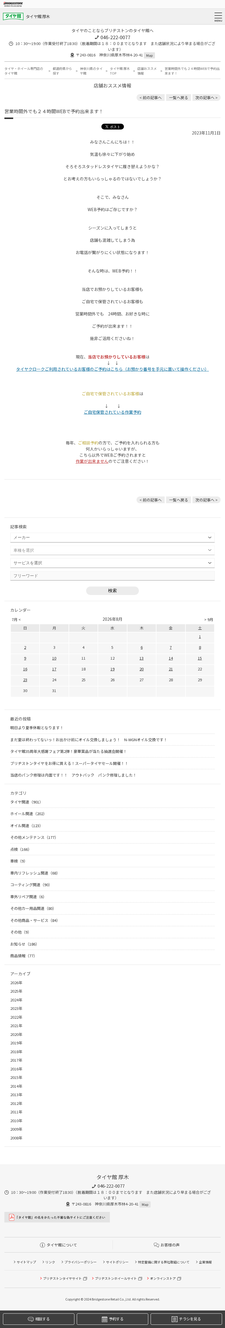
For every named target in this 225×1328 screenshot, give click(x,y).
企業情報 (205, 1262)
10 (54, 658)
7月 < (16, 619)
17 (54, 669)
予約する (116, 1319)
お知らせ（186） (24, 944)
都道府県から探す (62, 71)
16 (25, 669)
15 (200, 658)
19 (112, 669)
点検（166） (21, 849)
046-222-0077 (115, 37)
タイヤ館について (62, 1245)
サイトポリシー (117, 1262)
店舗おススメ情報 (147, 71)
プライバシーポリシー (80, 1262)
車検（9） (19, 861)
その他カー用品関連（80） (33, 908)
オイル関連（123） (26, 825)
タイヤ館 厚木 (38, 16)
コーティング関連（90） (31, 884)
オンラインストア (163, 1278)
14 (171, 658)
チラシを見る (190, 1319)
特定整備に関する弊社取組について (164, 1262)
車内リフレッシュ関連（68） (35, 873)
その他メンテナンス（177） (34, 837)
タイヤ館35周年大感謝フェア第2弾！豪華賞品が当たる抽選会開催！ (68, 751)
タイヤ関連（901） (26, 802)
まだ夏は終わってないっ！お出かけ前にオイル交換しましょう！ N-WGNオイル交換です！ (88, 739)
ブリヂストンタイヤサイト (62, 1278)
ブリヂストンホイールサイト (116, 1278)
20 (141, 669)
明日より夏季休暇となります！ (37, 727)
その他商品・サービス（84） (35, 920)
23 (25, 679)
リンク (50, 1262)
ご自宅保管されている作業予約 (112, 412)
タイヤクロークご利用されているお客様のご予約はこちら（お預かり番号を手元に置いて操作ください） (112, 369)
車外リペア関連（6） (28, 896)
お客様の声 (170, 1245)
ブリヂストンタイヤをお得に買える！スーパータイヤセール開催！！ (69, 763)
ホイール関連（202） (28, 813)
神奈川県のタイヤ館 (91, 71)
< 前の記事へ (150, 97)
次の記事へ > (206, 97)
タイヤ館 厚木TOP (120, 71)
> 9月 (208, 619)
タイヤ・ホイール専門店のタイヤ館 (23, 71)
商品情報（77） (23, 955)
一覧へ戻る (178, 97)
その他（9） (20, 932)
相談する (42, 1319)
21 (171, 669)
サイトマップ (26, 1262)
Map (149, 55)
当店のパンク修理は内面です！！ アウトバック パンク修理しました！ (73, 775)
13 (141, 658)
